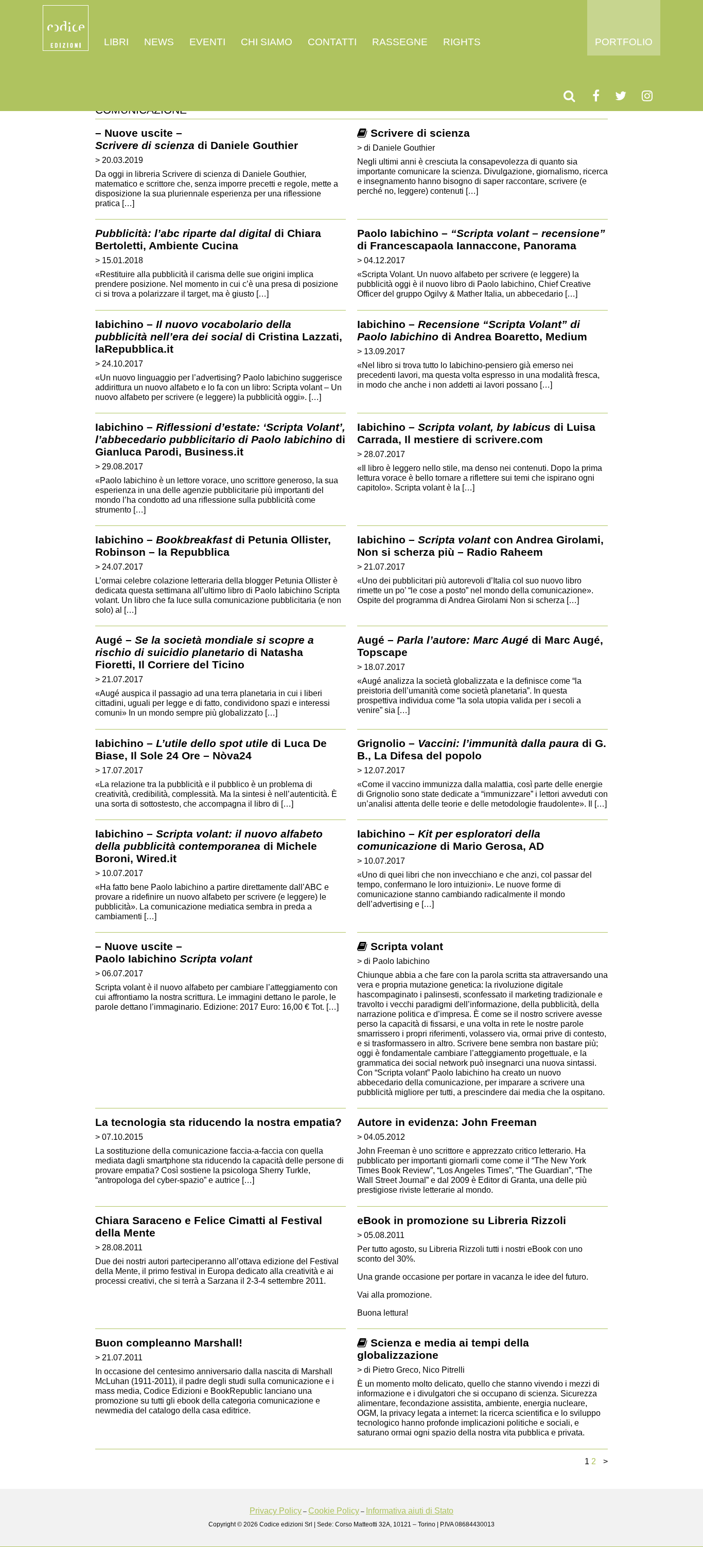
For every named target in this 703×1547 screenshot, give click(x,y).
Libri (116, 42)
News (159, 42)
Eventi (207, 42)
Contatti (332, 42)
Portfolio (624, 42)
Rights (462, 42)
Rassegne (400, 42)
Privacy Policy (276, 1510)
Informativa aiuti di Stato (409, 1510)
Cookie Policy (333, 1510)
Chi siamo (266, 42)
